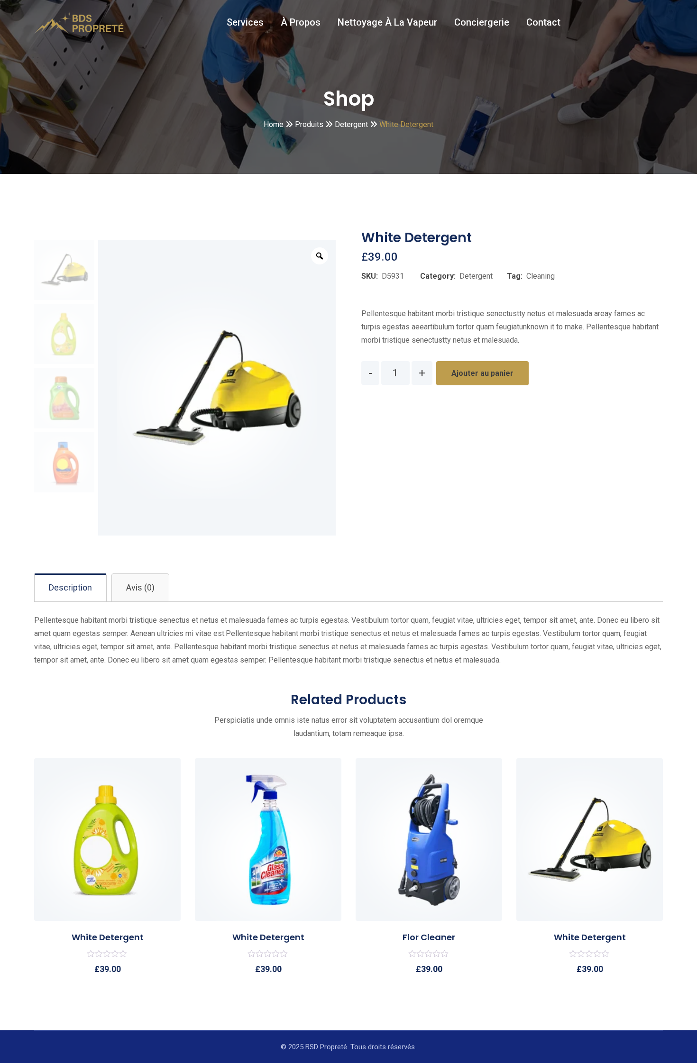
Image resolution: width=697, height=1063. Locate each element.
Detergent (476, 276)
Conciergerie (481, 22)
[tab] (70, 587)
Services (245, 22)
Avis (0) (140, 587)
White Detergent (108, 937)
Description (70, 587)
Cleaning (540, 276)
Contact (543, 22)
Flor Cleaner (429, 937)
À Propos (301, 22)
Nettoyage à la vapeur (387, 22)
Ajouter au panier (482, 373)
